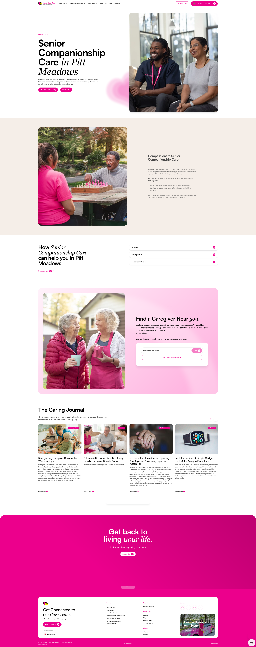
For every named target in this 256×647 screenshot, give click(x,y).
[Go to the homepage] (45, 604)
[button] (63, 3)
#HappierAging (214, 643)
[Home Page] (47, 3)
